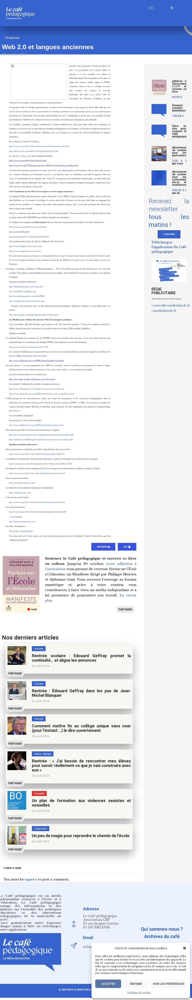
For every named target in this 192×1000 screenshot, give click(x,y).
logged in (31, 879)
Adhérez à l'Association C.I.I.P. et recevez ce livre (179, 86)
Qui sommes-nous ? (162, 929)
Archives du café (162, 936)
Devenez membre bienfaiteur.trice (179, 108)
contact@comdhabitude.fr (171, 305)
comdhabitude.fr (164, 310)
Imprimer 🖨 (103, 547)
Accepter (108, 984)
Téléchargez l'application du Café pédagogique (169, 247)
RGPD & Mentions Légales (83, 989)
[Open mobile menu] (152, 8)
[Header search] (171, 7)
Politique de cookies (139, 992)
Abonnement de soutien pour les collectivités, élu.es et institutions (179, 178)
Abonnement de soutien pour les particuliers (179, 151)
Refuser (136, 984)
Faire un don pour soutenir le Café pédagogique (179, 131)
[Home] (22, 25)
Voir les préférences (168, 984)
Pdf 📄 (127, 547)
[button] (184, 948)
